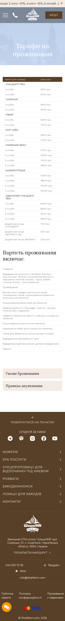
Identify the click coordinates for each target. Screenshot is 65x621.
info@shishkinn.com (32, 577)
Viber (23, 571)
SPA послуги (14, 459)
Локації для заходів (22, 494)
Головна (18, 27)
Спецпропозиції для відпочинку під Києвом (26, 469)
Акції (54, 15)
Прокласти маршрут (30, 552)
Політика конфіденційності (30, 595)
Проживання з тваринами (55, 595)
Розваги (11, 479)
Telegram (54, 565)
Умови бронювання (22, 373)
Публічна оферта (7, 595)
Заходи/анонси (18, 486)
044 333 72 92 (14, 565)
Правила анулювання (24, 386)
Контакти (12, 501)
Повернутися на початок (33, 422)
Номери (10, 452)
